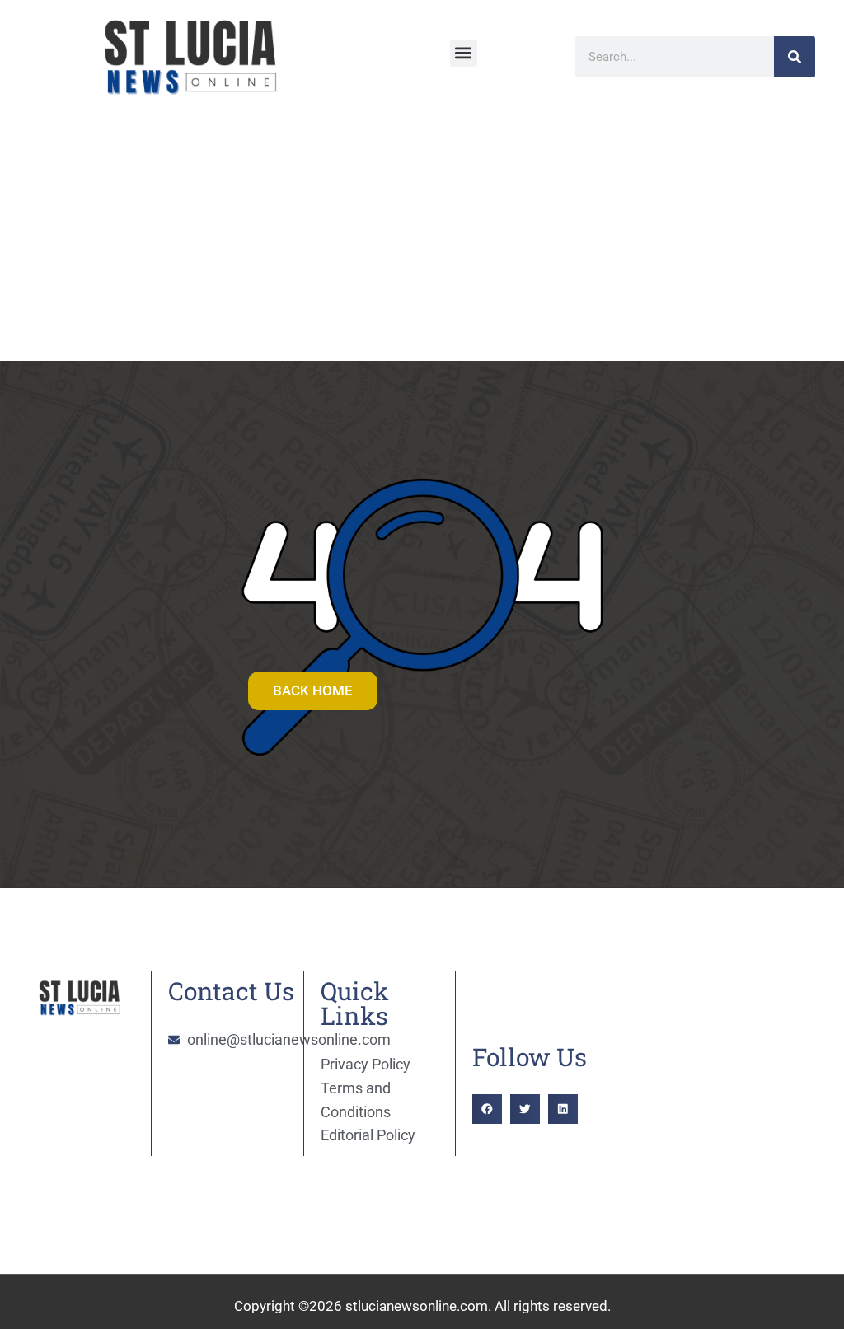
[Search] (794, 56)
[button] (463, 53)
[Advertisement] (422, 237)
